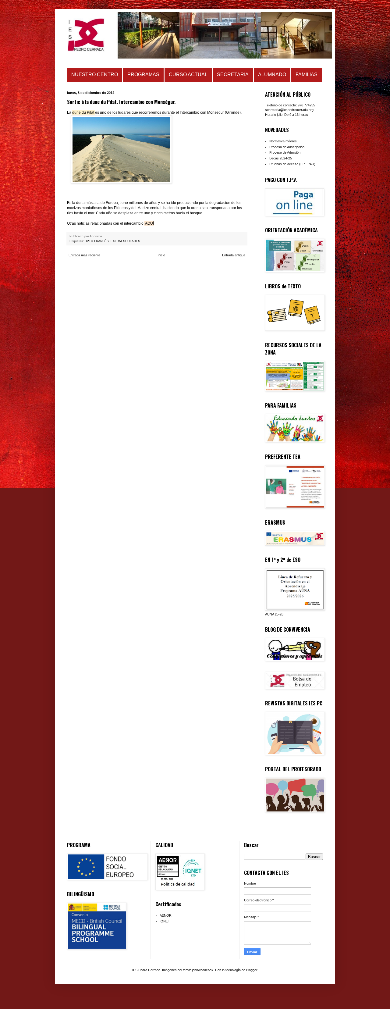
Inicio (161, 255)
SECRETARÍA (233, 74)
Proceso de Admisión (284, 152)
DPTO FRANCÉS (97, 241)
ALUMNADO (272, 74)
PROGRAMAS (143, 74)
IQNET (165, 921)
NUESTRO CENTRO (94, 74)
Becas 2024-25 (280, 158)
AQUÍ (149, 223)
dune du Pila (82, 112)
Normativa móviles (283, 141)
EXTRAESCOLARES (125, 241)
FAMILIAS (306, 74)
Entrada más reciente (84, 255)
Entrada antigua (233, 255)
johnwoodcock (202, 970)
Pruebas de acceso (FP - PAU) (292, 164)
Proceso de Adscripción (286, 147)
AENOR (166, 915)
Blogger (251, 970)
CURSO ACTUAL (188, 74)
